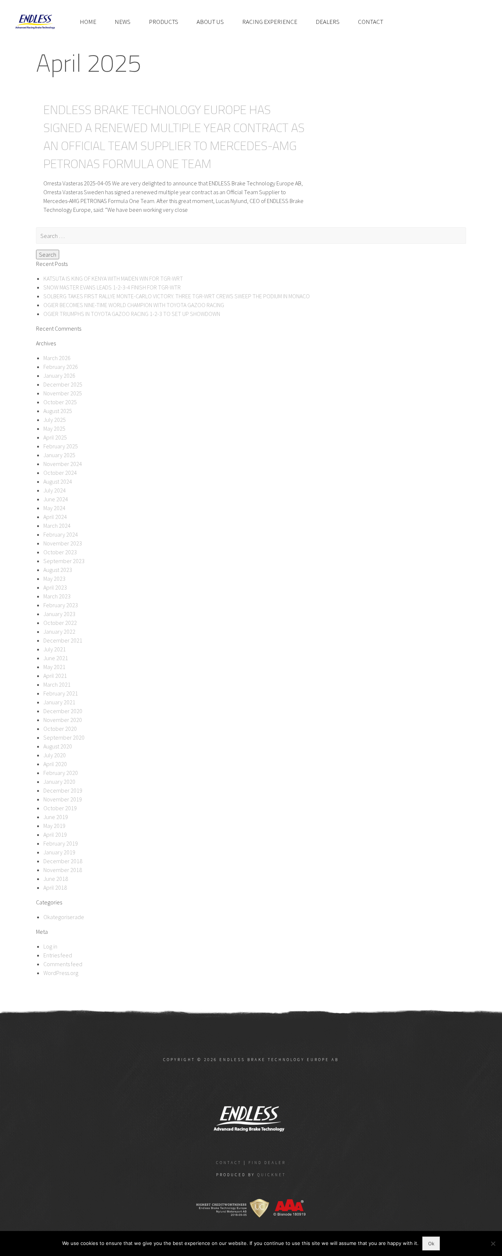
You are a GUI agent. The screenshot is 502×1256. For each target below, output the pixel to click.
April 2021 (55, 675)
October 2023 (60, 552)
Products (163, 22)
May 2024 (54, 508)
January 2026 (59, 375)
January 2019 (59, 852)
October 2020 (60, 728)
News (122, 22)
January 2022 (59, 631)
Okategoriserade (63, 917)
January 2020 (59, 781)
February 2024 (60, 534)
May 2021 (54, 666)
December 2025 (62, 384)
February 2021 (60, 693)
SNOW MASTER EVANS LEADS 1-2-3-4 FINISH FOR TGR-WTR (112, 287)
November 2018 (62, 869)
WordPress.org (60, 972)
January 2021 (59, 702)
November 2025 (62, 393)
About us (210, 22)
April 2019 (55, 834)
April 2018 (55, 887)
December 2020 (62, 711)
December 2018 (62, 861)
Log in (50, 946)
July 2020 (54, 755)
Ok (431, 1243)
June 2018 (55, 878)
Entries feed (57, 955)
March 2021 (57, 684)
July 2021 (54, 649)
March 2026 (57, 358)
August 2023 (57, 569)
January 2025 (59, 455)
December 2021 (62, 640)
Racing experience (269, 22)
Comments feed (62, 964)
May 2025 (54, 428)
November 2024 (62, 463)
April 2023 (55, 587)
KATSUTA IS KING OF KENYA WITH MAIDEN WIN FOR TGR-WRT (113, 278)
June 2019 (55, 817)
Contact (370, 22)
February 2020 (60, 772)
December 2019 (62, 790)
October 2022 (60, 622)
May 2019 (54, 825)
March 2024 (57, 525)
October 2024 (60, 472)
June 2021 (55, 658)
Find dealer (267, 1162)
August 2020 (57, 746)
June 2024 (55, 499)
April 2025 (55, 437)
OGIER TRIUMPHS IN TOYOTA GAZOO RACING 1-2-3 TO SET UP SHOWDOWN (131, 313)
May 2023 (54, 578)
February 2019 (60, 843)
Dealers (328, 22)
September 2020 (64, 737)
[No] (492, 1243)
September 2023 (64, 561)
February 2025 (60, 446)
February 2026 (60, 366)
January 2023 (59, 614)
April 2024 (55, 516)
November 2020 (62, 719)
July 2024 (54, 490)
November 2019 (62, 799)
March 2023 (57, 596)
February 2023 (60, 605)
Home (88, 22)
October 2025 (60, 402)
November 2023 (62, 543)
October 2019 (60, 808)
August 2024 (57, 481)
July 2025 (54, 419)
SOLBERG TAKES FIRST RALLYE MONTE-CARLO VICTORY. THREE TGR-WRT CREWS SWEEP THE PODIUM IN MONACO (176, 296)
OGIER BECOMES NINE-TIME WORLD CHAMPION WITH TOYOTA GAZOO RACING (133, 305)
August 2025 (57, 410)
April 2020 (55, 764)
